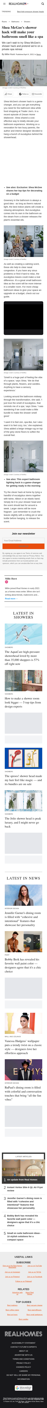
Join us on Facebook (34, 1277)
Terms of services (32, 553)
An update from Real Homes (22, 1179)
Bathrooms (15, 22)
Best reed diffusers (34, 1310)
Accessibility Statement (23, 1343)
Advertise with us (17, 1293)
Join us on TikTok (34, 1272)
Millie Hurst (10, 54)
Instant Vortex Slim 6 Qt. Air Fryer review (25, 1189)
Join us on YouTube (34, 1266)
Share (10, 94)
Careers (23, 1371)
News (38, 54)
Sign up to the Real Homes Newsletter (12, 1266)
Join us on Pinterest (12, 1277)
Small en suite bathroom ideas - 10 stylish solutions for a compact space (24, 1236)
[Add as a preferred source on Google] (23, 1388)
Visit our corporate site (35, 1399)
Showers (27, 22)
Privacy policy (23, 1363)
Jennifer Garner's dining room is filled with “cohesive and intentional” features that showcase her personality (24, 1203)
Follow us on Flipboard (23, 1281)
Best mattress (12, 1305)
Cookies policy (23, 1367)
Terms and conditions (23, 1359)
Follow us (25, 94)
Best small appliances (35, 1315)
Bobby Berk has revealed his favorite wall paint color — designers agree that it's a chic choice (23, 1220)
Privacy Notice (34, 556)
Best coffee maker (12, 1310)
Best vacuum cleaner (34, 1305)
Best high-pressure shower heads (30, 12)
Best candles (23, 1319)
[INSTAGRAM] (7, 581)
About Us (23, 1351)
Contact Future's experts (24, 1347)
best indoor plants (22, 207)
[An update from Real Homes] (23, 1171)
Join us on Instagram (12, 1272)
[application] (23, 315)
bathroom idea (28, 108)
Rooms (4, 22)
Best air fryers (12, 1315)
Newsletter (38, 94)
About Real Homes (30, 1293)
